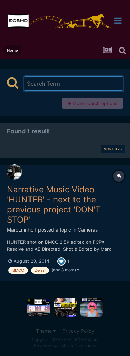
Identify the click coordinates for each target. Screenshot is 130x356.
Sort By (112, 149)
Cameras (88, 230)
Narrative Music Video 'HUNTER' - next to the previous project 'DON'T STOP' (54, 204)
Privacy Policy (78, 331)
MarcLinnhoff (22, 230)
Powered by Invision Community (65, 345)
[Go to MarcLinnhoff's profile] (14, 172)
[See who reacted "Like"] (61, 260)
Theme (44, 331)
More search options (94, 103)
